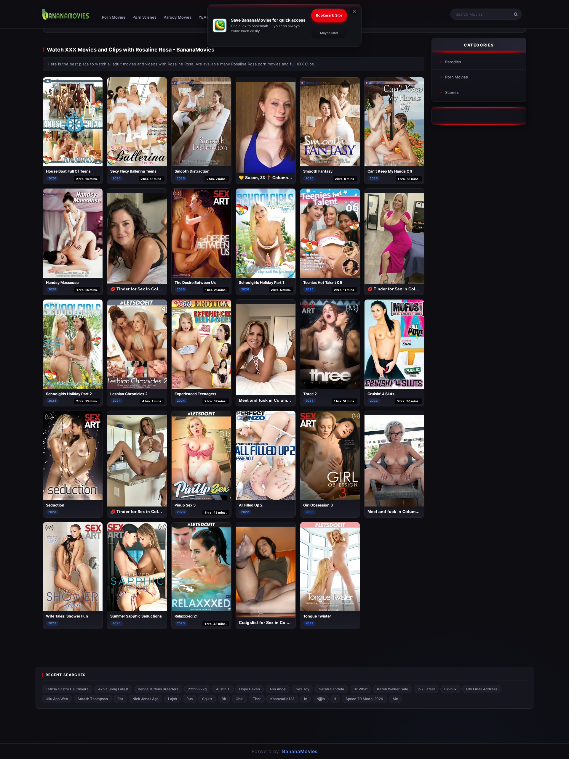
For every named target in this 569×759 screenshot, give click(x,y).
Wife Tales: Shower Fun (67, 616)
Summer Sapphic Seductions (136, 616)
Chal (239, 699)
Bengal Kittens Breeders (158, 689)
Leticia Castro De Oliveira (67, 689)
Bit (224, 699)
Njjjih (321, 699)
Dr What (360, 689)
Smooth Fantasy (318, 171)
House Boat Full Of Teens (68, 171)
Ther (257, 699)
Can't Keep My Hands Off (390, 171)
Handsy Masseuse (62, 282)
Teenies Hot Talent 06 (322, 282)
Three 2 (310, 394)
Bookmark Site (329, 15)
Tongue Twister (317, 616)
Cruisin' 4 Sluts (380, 394)
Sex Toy (302, 689)
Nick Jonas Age (145, 699)
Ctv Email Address (481, 689)
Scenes (452, 92)
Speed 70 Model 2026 (364, 699)
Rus (189, 699)
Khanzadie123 (282, 699)
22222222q (197, 689)
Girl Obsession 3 (318, 505)
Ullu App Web (57, 699)
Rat (120, 699)
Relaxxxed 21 (186, 616)
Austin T (223, 689)
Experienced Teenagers (195, 394)
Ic (305, 699)
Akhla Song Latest (113, 689)
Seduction (55, 505)
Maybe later (329, 33)
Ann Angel (277, 689)
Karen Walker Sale (392, 689)
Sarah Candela (331, 689)
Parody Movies (177, 17)
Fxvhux (450, 689)
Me (395, 699)
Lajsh (172, 699)
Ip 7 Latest (426, 689)
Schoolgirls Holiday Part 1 (261, 282)
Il (335, 699)
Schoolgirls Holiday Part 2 (69, 394)
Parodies (453, 62)
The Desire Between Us (195, 282)
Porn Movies (113, 17)
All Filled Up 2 (251, 505)
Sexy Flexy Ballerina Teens (133, 171)
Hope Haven (249, 689)
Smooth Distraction (192, 171)
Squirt (207, 699)
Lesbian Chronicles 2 (129, 394)
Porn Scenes (144, 17)
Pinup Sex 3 (185, 505)
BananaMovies (300, 751)
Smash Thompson (93, 699)
